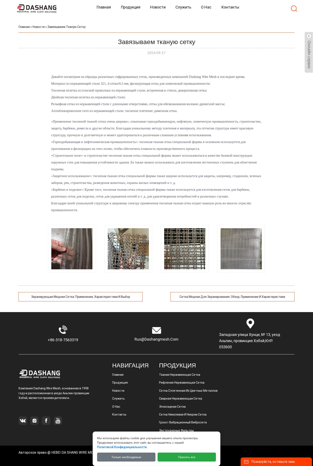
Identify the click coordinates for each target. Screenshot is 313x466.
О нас (116, 406)
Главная (24, 27)
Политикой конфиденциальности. (122, 447)
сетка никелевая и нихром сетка (183, 414)
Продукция (120, 382)
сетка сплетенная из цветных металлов (188, 390)
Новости (39, 27)
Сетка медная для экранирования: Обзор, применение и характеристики (232, 296)
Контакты (119, 414)
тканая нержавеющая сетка (179, 374)
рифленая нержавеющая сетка (181, 382)
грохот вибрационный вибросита (183, 422)
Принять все (186, 457)
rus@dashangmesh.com (156, 339)
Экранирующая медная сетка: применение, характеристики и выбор (80, 296)
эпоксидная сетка (172, 406)
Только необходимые (126, 457)
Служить (118, 398)
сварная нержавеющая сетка (180, 398)
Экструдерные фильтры (176, 430)
